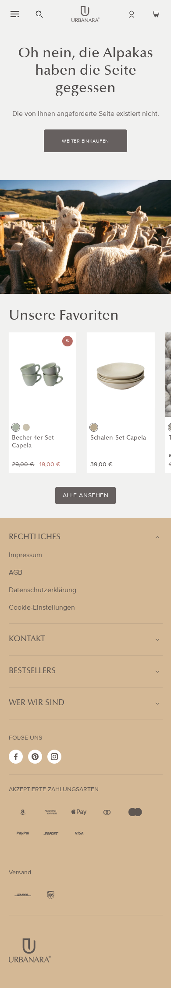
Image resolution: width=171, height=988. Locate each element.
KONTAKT (27, 639)
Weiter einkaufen (85, 141)
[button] (15, 14)
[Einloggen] (132, 14)
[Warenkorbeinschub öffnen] (156, 14)
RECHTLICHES (35, 537)
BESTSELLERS (32, 671)
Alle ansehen (86, 495)
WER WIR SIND (36, 703)
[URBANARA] (85, 14)
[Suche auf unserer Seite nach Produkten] (39, 14)
